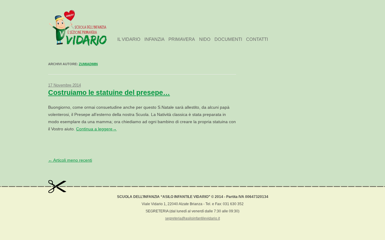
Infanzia (154, 39)
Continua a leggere (96, 128)
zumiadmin (88, 64)
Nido (205, 39)
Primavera (181, 39)
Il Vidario (128, 39)
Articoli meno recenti (70, 160)
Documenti (228, 39)
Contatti (257, 39)
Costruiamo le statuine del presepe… (109, 92)
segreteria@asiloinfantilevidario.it (192, 218)
